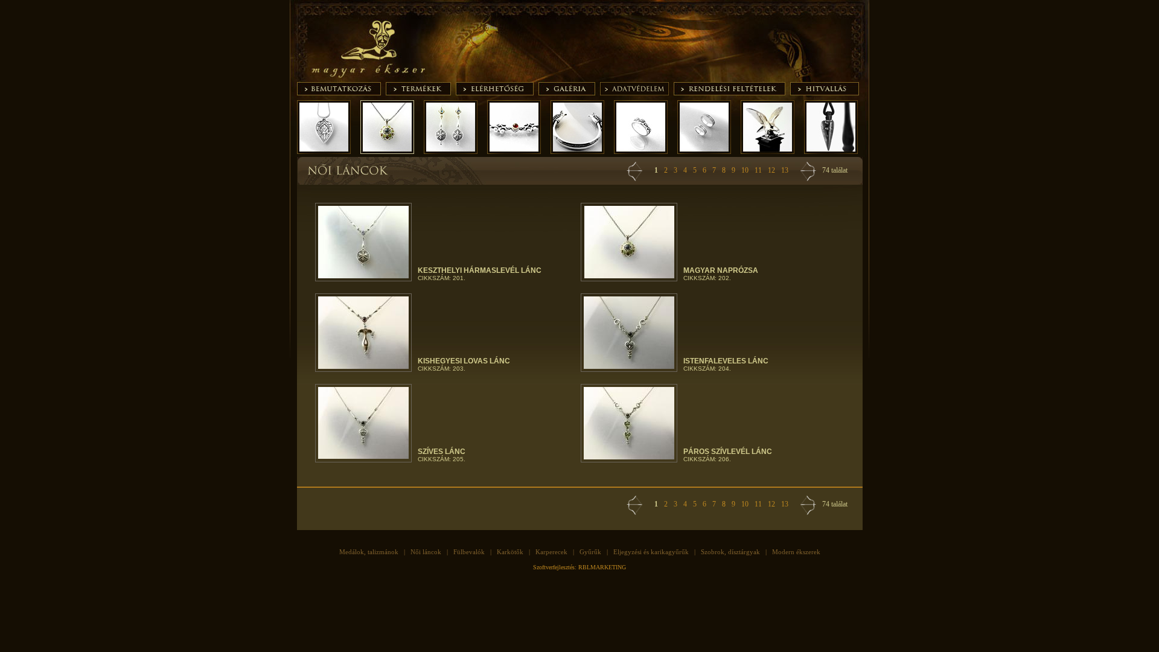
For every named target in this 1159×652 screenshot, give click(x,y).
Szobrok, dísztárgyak (730, 551)
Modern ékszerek (796, 551)
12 (771, 170)
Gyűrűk (590, 551)
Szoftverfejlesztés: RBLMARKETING (579, 567)
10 (745, 170)
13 (784, 170)
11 (758, 170)
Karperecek (551, 551)
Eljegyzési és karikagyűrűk (651, 551)
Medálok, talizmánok (368, 551)
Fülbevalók (469, 551)
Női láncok (425, 551)
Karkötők (510, 551)
